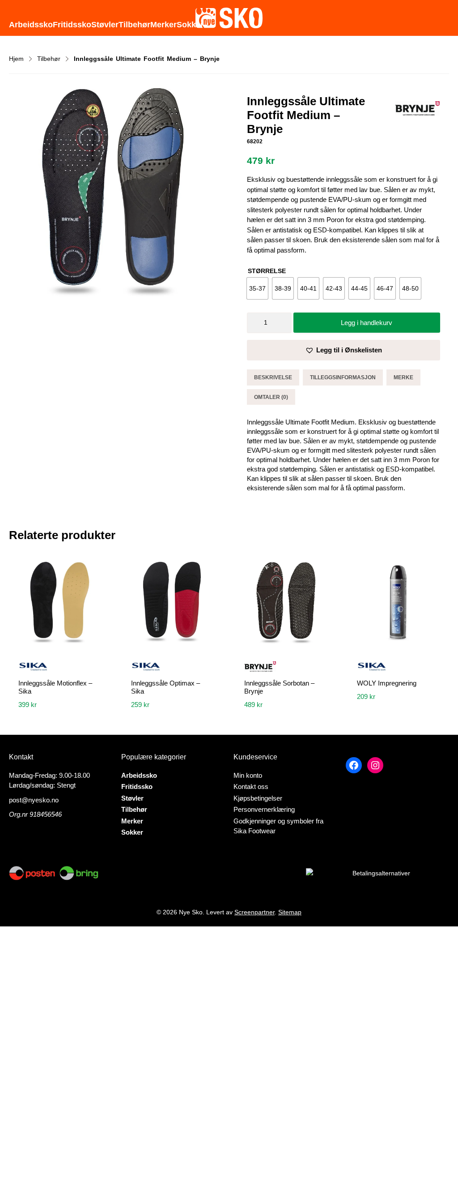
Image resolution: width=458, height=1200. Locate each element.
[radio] (257, 288)
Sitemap (289, 912)
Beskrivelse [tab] (273, 377)
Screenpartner (254, 912)
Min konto (247, 775)
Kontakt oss (250, 786)
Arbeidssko (31, 24)
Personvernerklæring (264, 809)
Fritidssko (72, 24)
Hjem (16, 58)
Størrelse (267, 270)
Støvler (105, 24)
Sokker (190, 24)
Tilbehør (134, 24)
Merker (163, 24)
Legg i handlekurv (366, 322)
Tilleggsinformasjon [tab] (343, 377)
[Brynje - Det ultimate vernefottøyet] (417, 110)
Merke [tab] (403, 377)
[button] (343, 350)
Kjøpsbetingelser (257, 798)
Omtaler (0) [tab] (271, 397)
